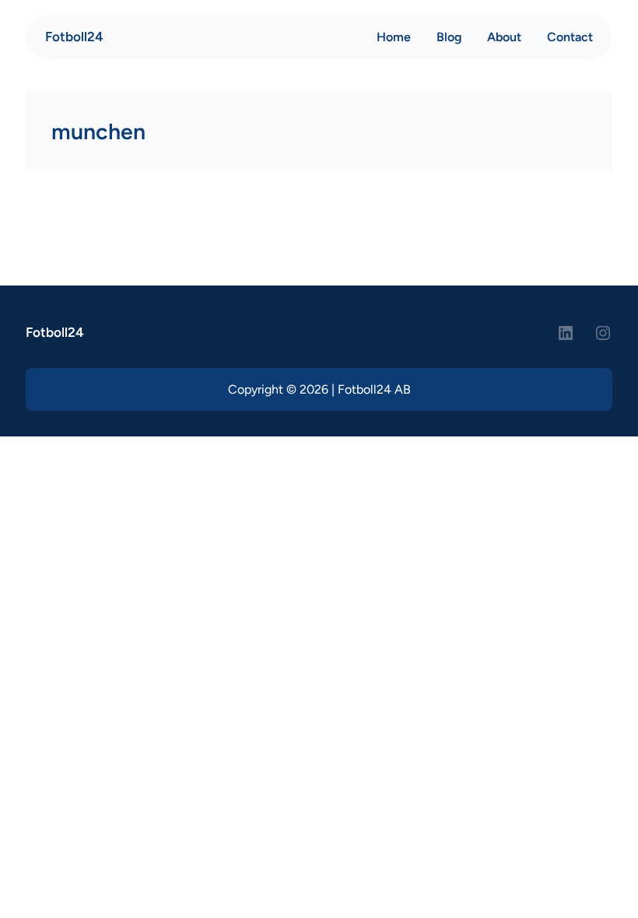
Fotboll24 (74, 36)
